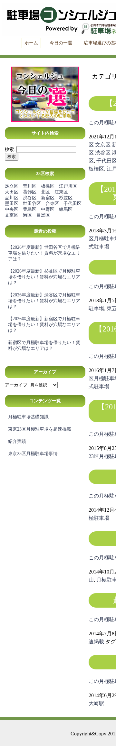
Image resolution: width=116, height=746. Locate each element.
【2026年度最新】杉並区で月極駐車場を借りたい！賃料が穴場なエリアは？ (44, 277)
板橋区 (47, 186)
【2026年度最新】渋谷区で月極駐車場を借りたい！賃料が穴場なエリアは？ (44, 301)
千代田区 (72, 203)
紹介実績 (17, 441)
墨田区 (11, 203)
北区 (45, 192)
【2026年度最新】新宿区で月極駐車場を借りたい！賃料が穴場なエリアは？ (44, 324)
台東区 (52, 203)
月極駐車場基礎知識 (28, 417)
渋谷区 (29, 197)
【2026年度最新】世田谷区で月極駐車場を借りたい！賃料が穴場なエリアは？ (44, 253)
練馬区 (65, 209)
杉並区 (65, 197)
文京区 (11, 215)
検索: (10, 149)
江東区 (61, 192)
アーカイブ (16, 385)
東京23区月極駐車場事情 (33, 453)
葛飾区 (29, 192)
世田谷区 (32, 203)
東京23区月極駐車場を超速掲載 (39, 429)
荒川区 (29, 186)
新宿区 (47, 197)
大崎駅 (96, 703)
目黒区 (43, 215)
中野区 (47, 209)
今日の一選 (61, 43)
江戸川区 (68, 186)
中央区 (11, 209)
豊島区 (29, 209)
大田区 (11, 192)
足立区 (11, 186)
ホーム (31, 43)
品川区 (11, 197)
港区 (27, 215)
